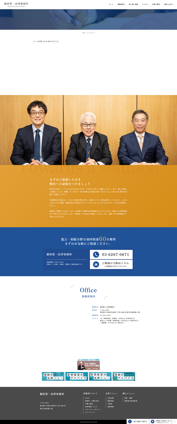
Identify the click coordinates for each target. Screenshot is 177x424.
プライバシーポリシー (93, 409)
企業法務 (111, 398)
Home (87, 398)
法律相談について (91, 407)
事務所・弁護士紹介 (92, 401)
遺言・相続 (128, 398)
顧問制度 (111, 401)
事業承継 (111, 407)
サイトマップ (90, 412)
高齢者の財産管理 (131, 401)
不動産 (110, 404)
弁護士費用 (89, 404)
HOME (83, 32)
